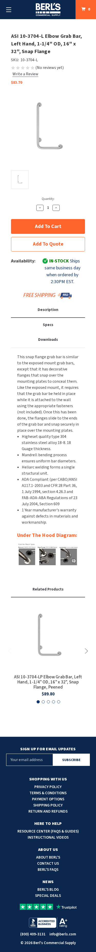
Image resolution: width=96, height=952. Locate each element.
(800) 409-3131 (33, 934)
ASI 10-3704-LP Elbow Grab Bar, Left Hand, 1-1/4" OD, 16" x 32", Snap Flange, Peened (48, 682)
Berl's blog (48, 889)
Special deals (48, 895)
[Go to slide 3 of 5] (48, 701)
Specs (48, 325)
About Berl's (48, 857)
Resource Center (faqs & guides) (48, 831)
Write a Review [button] (25, 74)
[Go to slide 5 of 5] (58, 701)
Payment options (48, 799)
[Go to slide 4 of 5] (53, 701)
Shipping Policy (48, 805)
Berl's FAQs (48, 869)
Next (85, 651)
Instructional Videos (48, 837)
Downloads (48, 339)
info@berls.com (62, 934)
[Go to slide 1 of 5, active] (38, 701)
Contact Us (48, 863)
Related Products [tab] (48, 589)
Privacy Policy (48, 787)
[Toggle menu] (8, 9)
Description (48, 309)
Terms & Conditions (48, 793)
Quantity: (48, 199)
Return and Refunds (48, 811)
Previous (10, 651)
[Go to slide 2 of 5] (43, 701)
